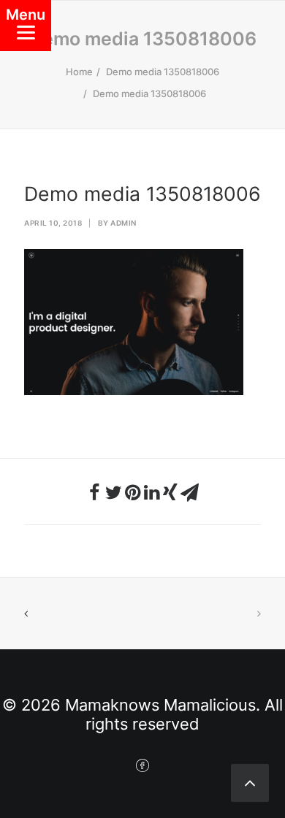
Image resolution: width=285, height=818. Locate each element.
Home (79, 71)
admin (123, 222)
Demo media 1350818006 (162, 71)
